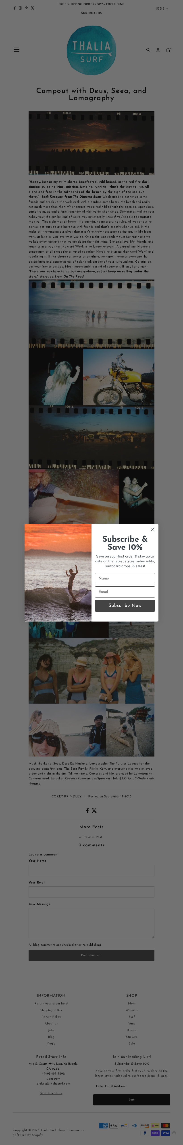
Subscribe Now (124, 606)
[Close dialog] (153, 529)
